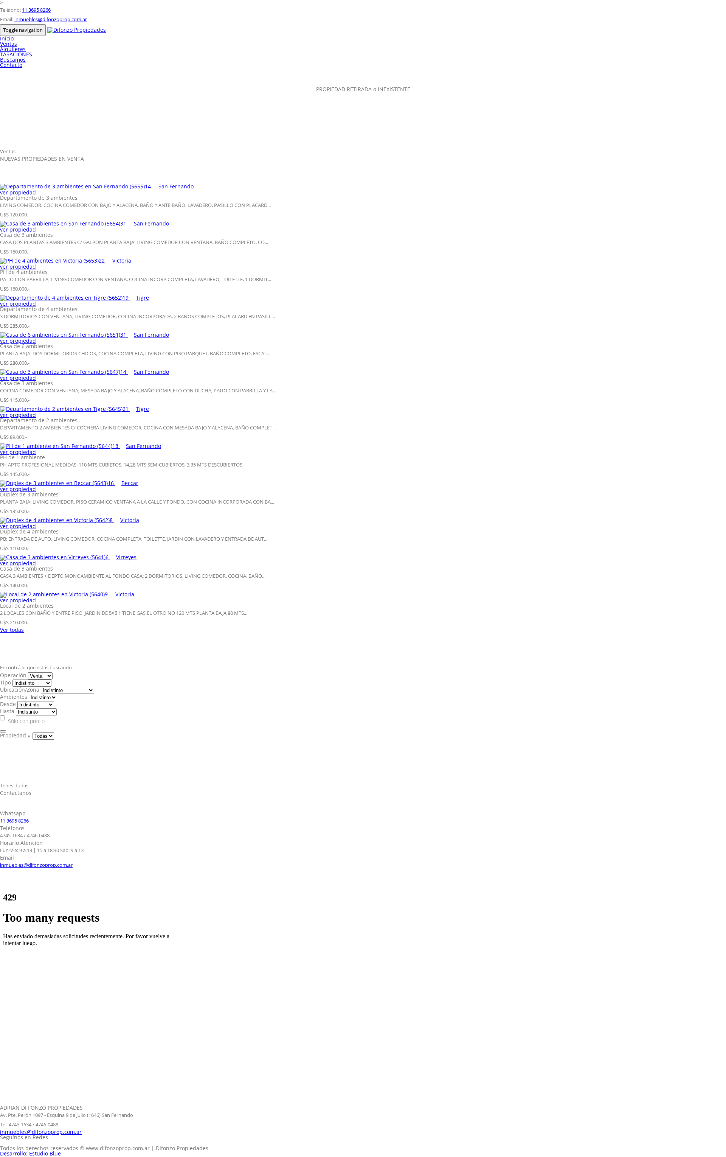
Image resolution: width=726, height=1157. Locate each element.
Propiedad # (15, 735)
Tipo (5, 682)
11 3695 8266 (36, 9)
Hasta (7, 711)
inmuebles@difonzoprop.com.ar (50, 19)
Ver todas (12, 629)
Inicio (7, 38)
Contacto (11, 64)
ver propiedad (18, 192)
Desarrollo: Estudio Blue (30, 1153)
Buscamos (13, 59)
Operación (13, 675)
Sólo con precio (26, 721)
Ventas (8, 43)
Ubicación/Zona (19, 689)
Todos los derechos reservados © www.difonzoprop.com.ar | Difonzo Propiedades (104, 1148)
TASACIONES (16, 54)
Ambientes (13, 696)
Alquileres (13, 49)
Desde (8, 704)
